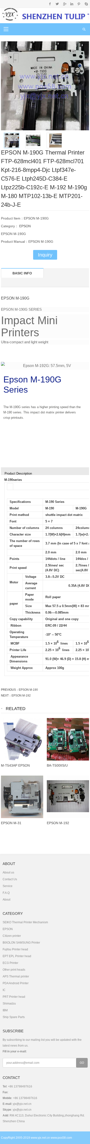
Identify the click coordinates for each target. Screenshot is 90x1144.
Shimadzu (9, 1003)
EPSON (24, 226)
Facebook (50, 4)
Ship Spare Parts (14, 1017)
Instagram (72, 4)
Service (7, 886)
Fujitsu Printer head (15, 949)
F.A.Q (6, 893)
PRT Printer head (14, 996)
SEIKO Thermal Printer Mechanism (25, 922)
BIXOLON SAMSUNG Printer (21, 942)
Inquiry (45, 254)
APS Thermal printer (16, 976)
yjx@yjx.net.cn (22, 1104)
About (6, 899)
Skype (86, 4)
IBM (5, 1010)
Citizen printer (12, 936)
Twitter (57, 4)
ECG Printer (10, 963)
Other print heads (14, 969)
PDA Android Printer (16, 983)
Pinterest (79, 4)
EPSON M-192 (21, 695)
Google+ (64, 4)
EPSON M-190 (28, 689)
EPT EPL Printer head (17, 956)
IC (4, 990)
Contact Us (10, 879)
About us (8, 872)
